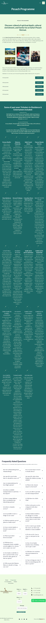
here (6, 73)
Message (22, 605)
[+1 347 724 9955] (35, 590)
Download (39, 77)
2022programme (5, 77)
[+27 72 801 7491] (35, 592)
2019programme (5, 82)
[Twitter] (26, 619)
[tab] (12, 470)
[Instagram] (21, 619)
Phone (19, 598)
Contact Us (21, 612)
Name (19, 590)
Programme (13, 580)
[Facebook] (19, 619)
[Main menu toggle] (43, 3)
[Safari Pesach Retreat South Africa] (4, 3)
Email (25, 590)
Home (6, 580)
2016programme (5, 94)
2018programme (5, 86)
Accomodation (8, 581)
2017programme (5, 90)
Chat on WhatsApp (40, 600)
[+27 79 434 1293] (35, 588)
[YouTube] (24, 619)
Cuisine (15, 581)
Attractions (10, 583)
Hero (42, 619)
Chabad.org (7, 160)
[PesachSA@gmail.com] (37, 595)
